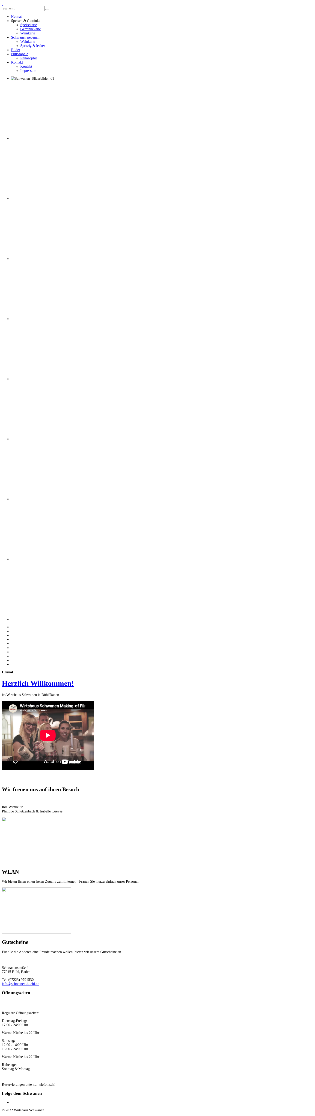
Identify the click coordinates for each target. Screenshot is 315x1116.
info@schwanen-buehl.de (20, 984)
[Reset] (47, 9)
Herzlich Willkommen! (38, 683)
